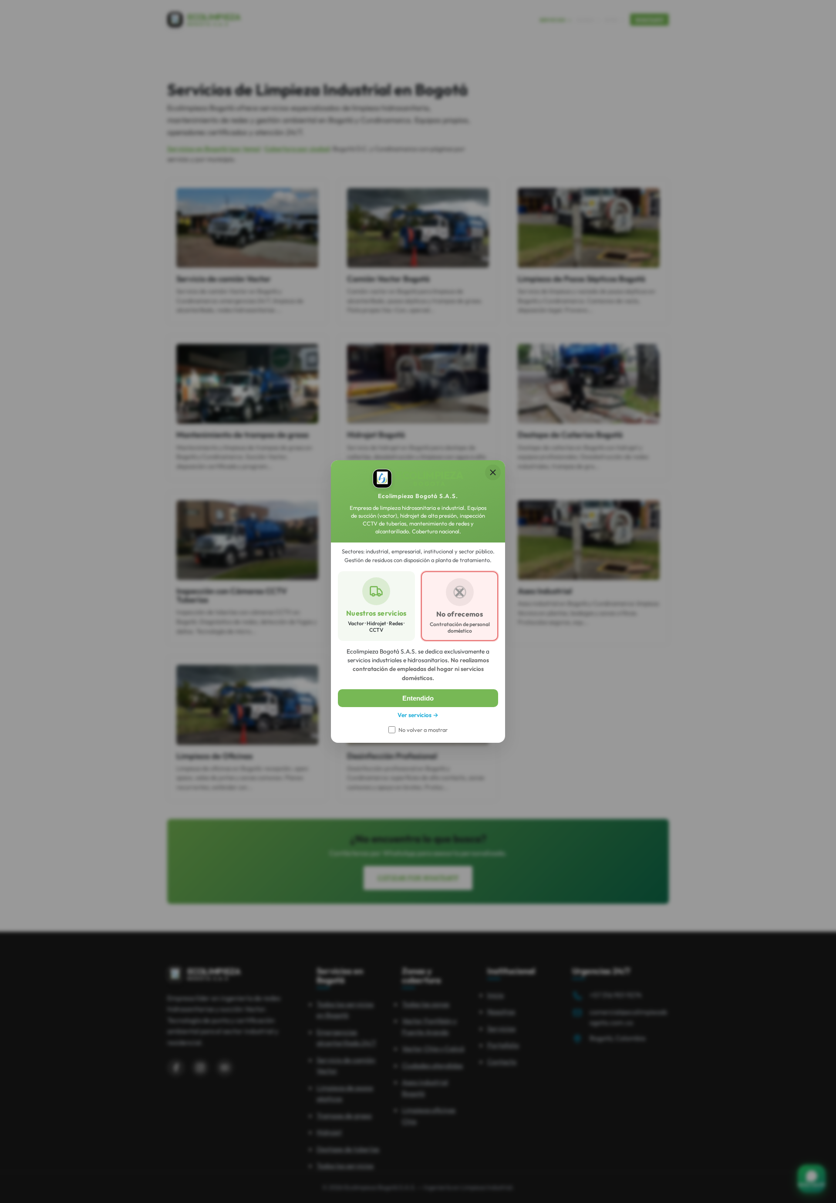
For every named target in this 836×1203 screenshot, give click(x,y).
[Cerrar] (493, 472)
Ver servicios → (418, 715)
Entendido (418, 698)
